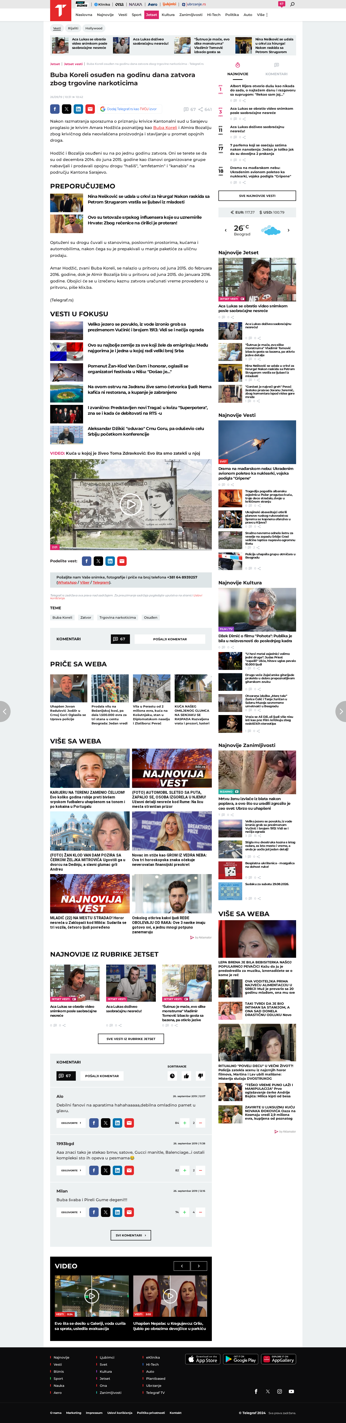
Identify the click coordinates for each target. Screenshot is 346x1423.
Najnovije (238, 252)
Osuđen (150, 617)
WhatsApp (67, 582)
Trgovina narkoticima (118, 617)
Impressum (94, 1413)
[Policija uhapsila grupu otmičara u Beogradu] (230, 561)
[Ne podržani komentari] (200, 1076)
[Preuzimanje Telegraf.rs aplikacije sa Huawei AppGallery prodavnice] (278, 1359)
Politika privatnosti (151, 1413)
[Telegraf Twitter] (268, 1391)
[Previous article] (5, 711)
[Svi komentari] (172, 1076)
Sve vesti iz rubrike (131, 1039)
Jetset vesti (73, 64)
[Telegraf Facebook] (256, 1391)
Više (261, 14)
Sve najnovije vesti (257, 196)
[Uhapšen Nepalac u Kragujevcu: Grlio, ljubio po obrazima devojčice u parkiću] (170, 1296)
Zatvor (85, 617)
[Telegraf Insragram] (279, 1391)
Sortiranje (177, 1066)
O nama (55, 1413)
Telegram (101, 582)
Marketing (73, 1413)
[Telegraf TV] (291, 1391)
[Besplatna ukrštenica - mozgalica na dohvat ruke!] (230, 870)
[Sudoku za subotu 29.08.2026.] (230, 891)
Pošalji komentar (170, 639)
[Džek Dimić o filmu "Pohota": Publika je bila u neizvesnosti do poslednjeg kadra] (257, 610)
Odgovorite (71, 1122)
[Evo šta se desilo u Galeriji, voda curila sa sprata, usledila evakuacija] (92, 1296)
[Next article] (340, 711)
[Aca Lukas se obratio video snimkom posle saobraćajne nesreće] (60, 45)
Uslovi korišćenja (119, 1413)
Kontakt (175, 1413)
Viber (84, 582)
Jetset (55, 64)
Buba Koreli (165, 127)
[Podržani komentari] (186, 1076)
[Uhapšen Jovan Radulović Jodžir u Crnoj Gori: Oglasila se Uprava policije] (68, 688)
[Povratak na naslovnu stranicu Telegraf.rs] (60, 10)
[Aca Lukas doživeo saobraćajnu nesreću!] (121, 45)
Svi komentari (131, 1235)
